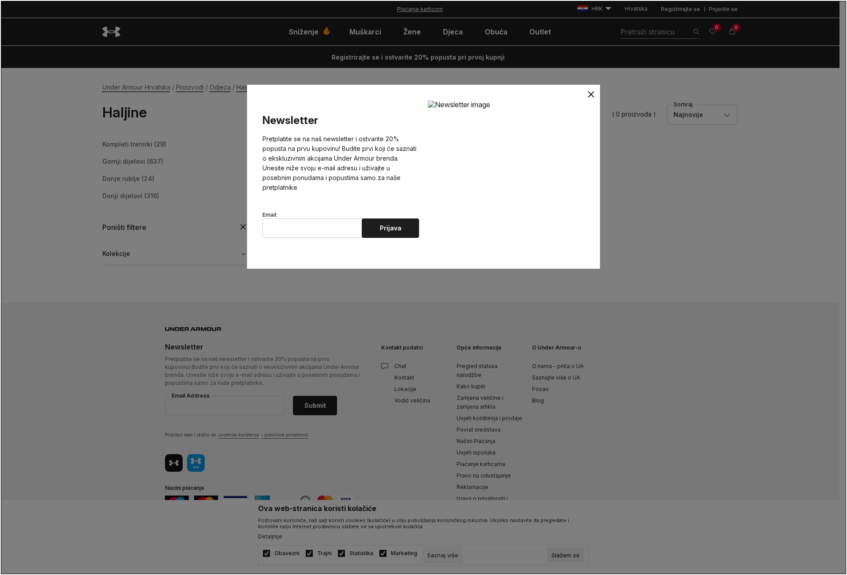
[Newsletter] (459, 104)
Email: (269, 215)
